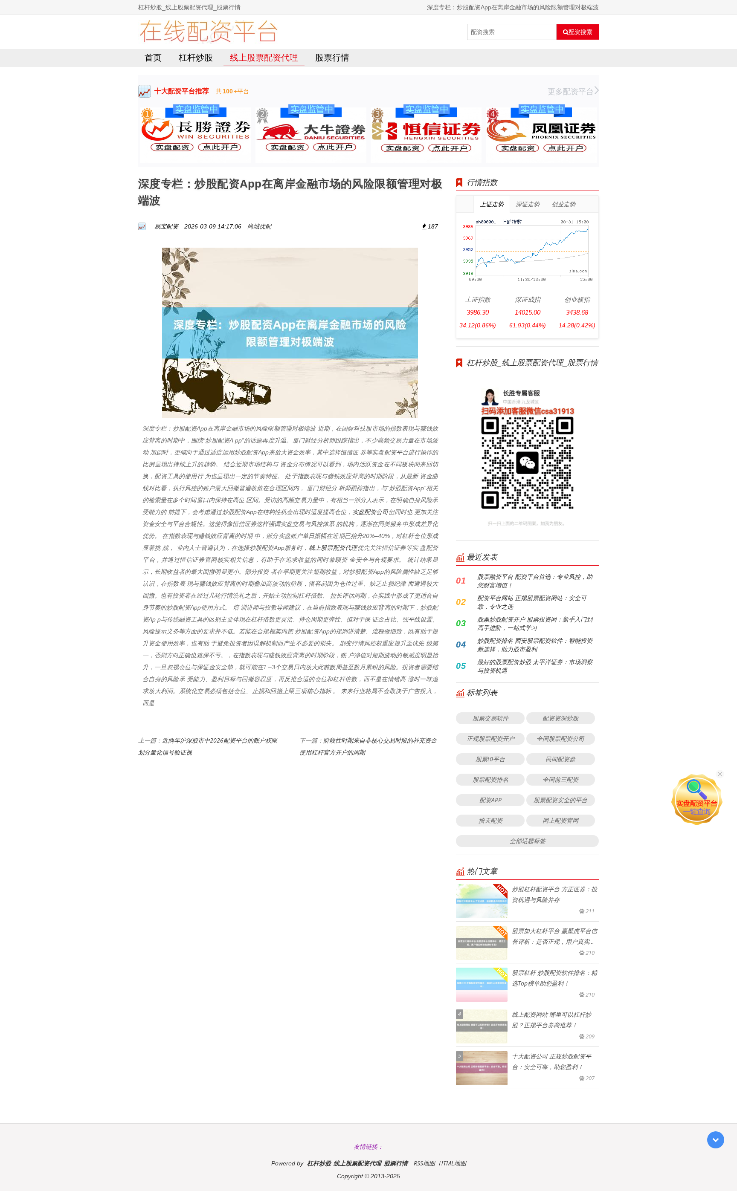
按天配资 (490, 820)
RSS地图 (424, 1163)
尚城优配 (259, 226)
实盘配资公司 (370, 512)
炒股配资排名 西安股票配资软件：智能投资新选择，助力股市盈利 (534, 644)
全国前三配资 (560, 779)
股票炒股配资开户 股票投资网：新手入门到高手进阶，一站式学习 (534, 623)
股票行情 (332, 57)
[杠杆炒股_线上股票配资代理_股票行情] (208, 32)
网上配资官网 (560, 820)
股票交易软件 (490, 718)
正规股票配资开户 (490, 738)
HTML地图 (452, 1163)
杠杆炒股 (196, 57)
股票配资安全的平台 (560, 800)
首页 (153, 57)
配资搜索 (580, 32)
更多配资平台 (571, 91)
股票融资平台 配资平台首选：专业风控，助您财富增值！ (534, 580)
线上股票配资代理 (264, 57)
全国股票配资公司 (560, 738)
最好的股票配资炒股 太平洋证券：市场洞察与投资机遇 (534, 666)
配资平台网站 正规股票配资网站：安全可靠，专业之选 (531, 602)
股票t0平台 (490, 759)
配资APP (490, 800)
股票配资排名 (490, 779)
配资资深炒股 (560, 718)
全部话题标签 (527, 841)
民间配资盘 (560, 759)
